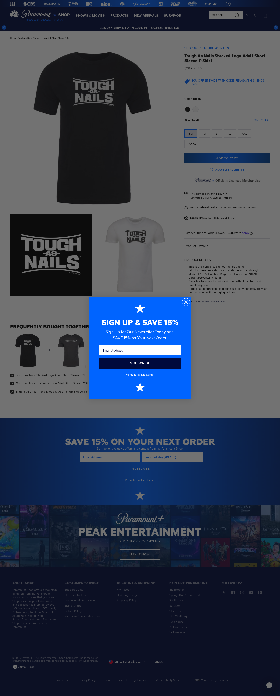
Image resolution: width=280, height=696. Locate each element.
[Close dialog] (186, 302)
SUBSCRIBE (140, 363)
